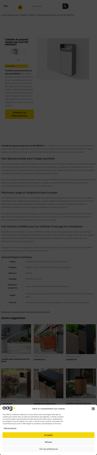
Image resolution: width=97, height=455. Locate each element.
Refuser (48, 442)
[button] (93, 408)
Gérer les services (10, 428)
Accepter (48, 435)
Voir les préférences (48, 449)
